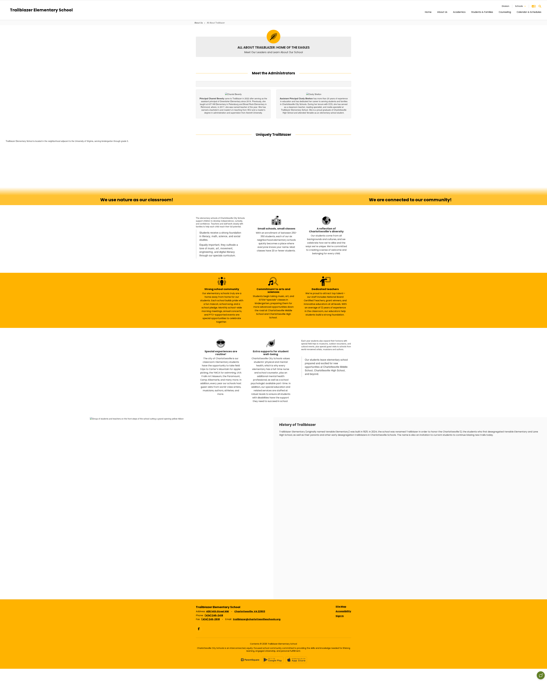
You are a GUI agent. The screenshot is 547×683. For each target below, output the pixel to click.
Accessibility (343, 611)
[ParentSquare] (250, 660)
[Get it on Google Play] (272, 660)
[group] (137, 176)
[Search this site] (539, 6)
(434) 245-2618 (210, 619)
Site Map (341, 606)
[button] (520, 6)
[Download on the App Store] (296, 660)
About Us (198, 22)
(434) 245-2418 (214, 615)
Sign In (340, 616)
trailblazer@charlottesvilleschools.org (256, 619)
